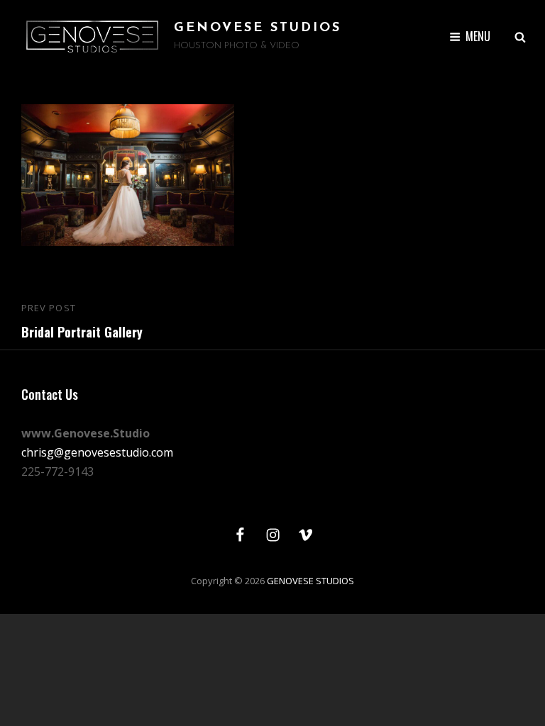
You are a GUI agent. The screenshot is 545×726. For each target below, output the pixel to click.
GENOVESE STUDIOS (257, 28)
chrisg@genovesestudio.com (97, 452)
